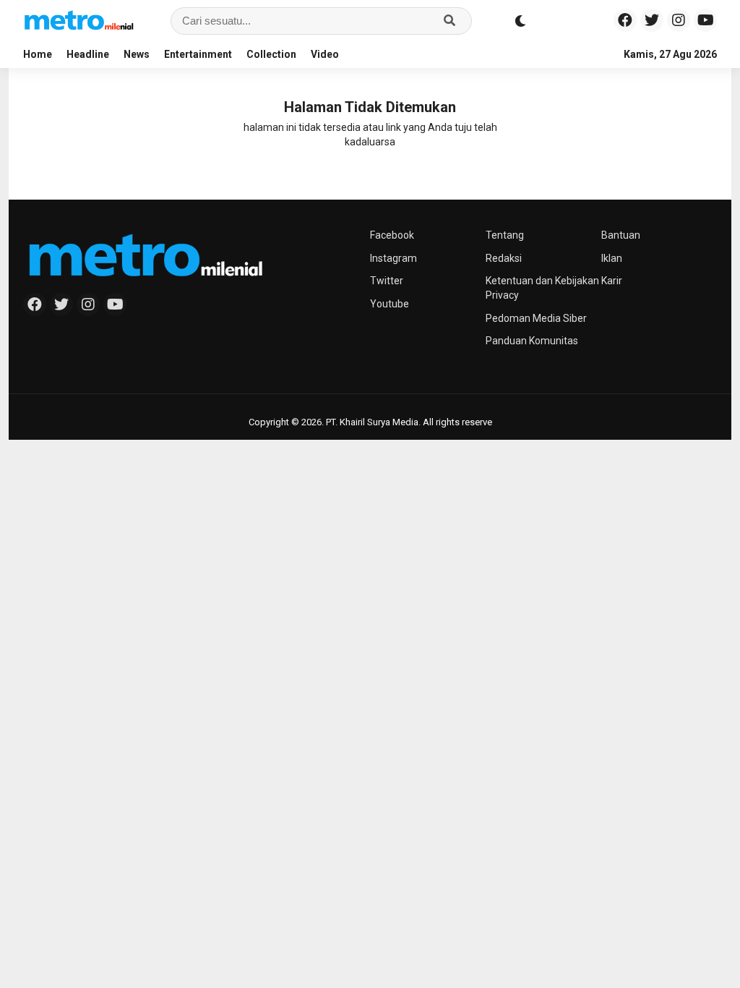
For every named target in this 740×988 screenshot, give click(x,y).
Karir (611, 280)
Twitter (386, 280)
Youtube (389, 304)
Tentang (505, 235)
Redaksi (504, 258)
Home (37, 54)
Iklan (611, 258)
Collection (271, 54)
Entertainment (198, 54)
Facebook (392, 235)
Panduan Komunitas (532, 340)
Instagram (393, 258)
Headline (87, 54)
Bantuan (620, 235)
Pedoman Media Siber (536, 318)
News (137, 54)
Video (325, 54)
